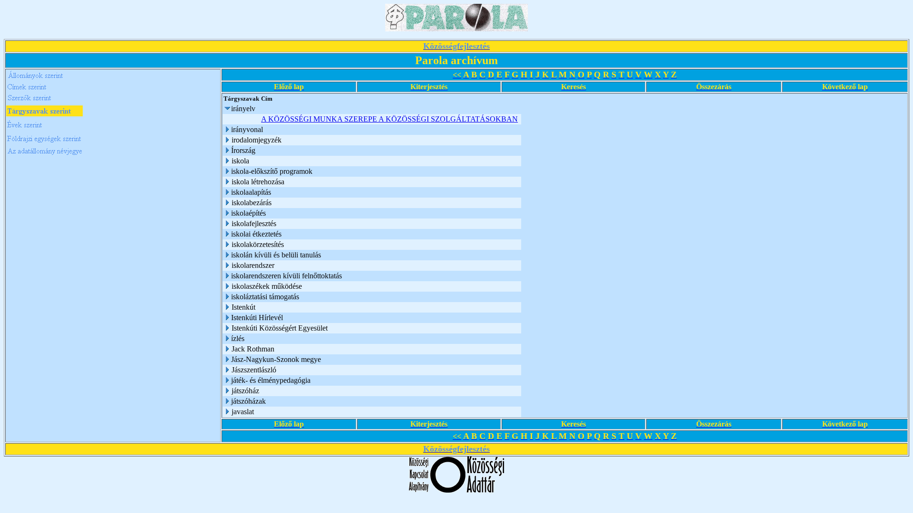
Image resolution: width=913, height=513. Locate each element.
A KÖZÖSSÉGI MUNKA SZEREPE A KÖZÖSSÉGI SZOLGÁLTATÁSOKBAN (389, 119)
